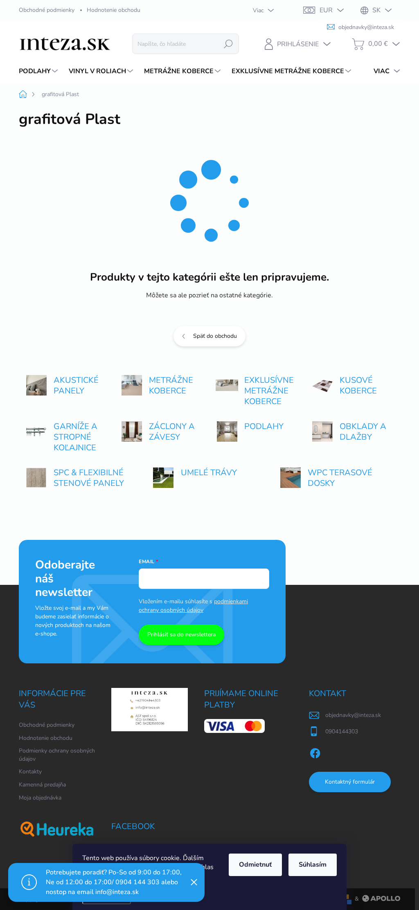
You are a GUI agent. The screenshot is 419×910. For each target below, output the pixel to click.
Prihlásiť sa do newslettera (181, 634)
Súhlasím (313, 864)
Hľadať (228, 43)
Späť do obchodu (215, 336)
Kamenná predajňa (42, 785)
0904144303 (341, 731)
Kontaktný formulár (350, 782)
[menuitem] (39, 71)
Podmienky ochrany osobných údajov (57, 755)
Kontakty (30, 771)
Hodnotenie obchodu (113, 10)
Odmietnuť (255, 864)
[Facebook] (315, 752)
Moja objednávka (40, 798)
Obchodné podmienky (46, 10)
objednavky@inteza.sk (353, 715)
